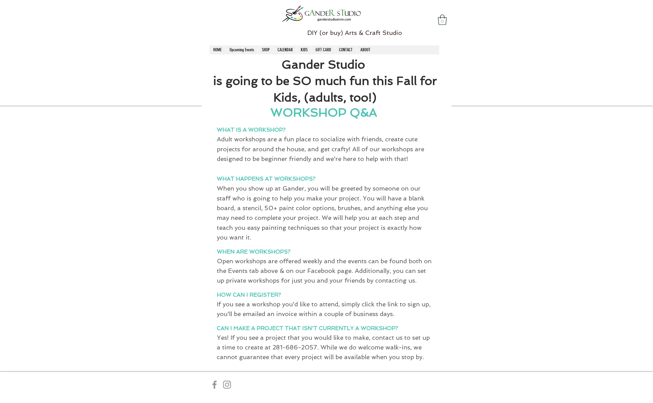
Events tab (243, 270)
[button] (442, 20)
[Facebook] (214, 384)
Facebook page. (330, 270)
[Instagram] (227, 384)
